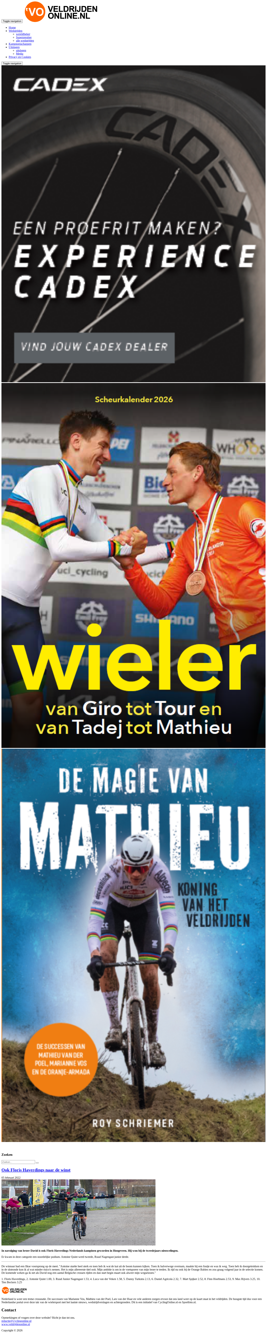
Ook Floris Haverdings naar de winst (35, 1170)
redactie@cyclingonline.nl (16, 1320)
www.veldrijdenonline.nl (15, 1324)
